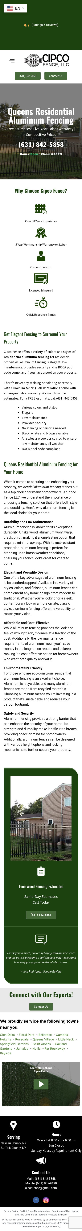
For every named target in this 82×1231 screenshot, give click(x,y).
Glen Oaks (7, 1035)
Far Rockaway (55, 1048)
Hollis (36, 1048)
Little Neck (66, 1039)
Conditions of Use (61, 1211)
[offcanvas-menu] (11, 61)
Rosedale (21, 1039)
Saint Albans (42, 1044)
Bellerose (45, 1035)
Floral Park (26, 1035)
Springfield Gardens (14, 1044)
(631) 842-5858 (41, 144)
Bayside (5, 1053)
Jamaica (22, 1048)
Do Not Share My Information (35, 1211)
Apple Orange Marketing (47, 1226)
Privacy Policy (11, 1211)
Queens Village (43, 1039)
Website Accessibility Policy (53, 1214)
